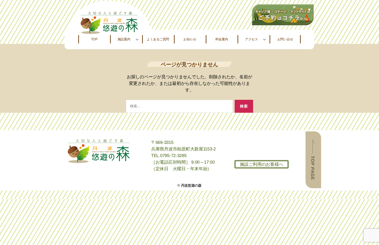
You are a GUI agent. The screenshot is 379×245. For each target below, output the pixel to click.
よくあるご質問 (158, 39)
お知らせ (189, 39)
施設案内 (124, 39)
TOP (94, 39)
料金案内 (221, 39)
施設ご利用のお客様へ (261, 164)
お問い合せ (285, 39)
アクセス (251, 39)
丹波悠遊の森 (191, 185)
